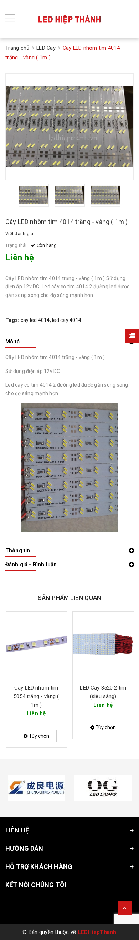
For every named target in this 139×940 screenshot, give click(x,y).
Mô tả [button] (12, 341)
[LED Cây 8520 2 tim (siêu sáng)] (103, 645)
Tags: (13, 320)
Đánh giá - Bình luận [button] (31, 564)
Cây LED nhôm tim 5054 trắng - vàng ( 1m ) (36, 696)
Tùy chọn (38, 736)
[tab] (69, 341)
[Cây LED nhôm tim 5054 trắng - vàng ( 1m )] (36, 645)
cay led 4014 (35, 320)
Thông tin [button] (17, 550)
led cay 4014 (66, 320)
